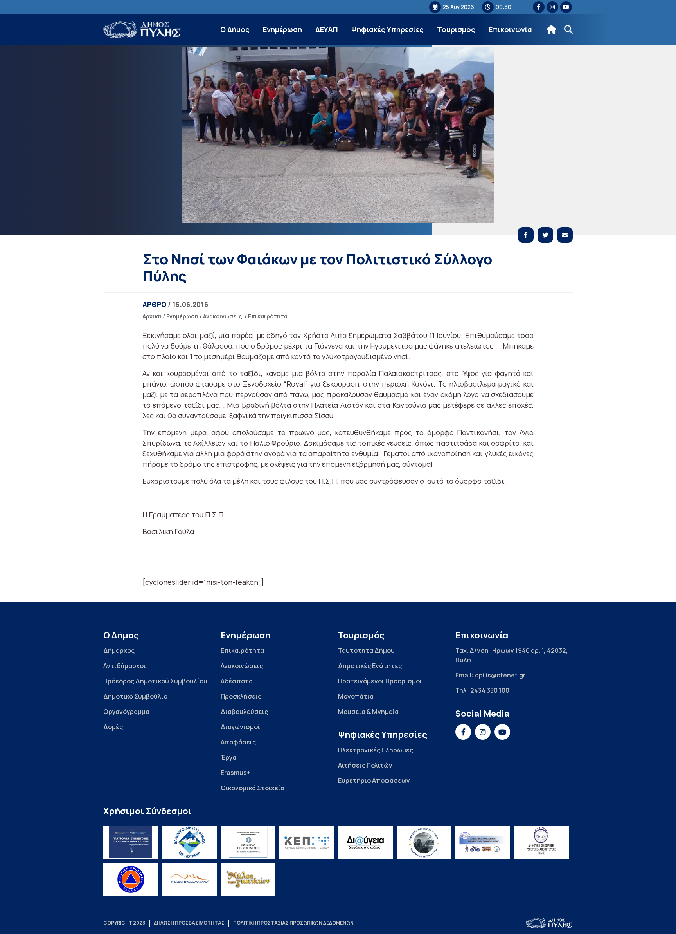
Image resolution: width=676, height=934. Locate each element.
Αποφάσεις (238, 742)
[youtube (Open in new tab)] (566, 7)
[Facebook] (526, 235)
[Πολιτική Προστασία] (130, 879)
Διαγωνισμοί (240, 727)
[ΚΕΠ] (306, 842)
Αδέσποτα (237, 681)
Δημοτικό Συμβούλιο (135, 696)
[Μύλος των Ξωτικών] (248, 879)
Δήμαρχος (119, 650)
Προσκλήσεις (241, 696)
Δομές (113, 727)
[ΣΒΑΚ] (482, 842)
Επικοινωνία (510, 29)
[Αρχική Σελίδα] (142, 29)
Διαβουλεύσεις (244, 711)
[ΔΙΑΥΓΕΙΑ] (365, 842)
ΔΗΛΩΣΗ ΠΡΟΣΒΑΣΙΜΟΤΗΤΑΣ (189, 923)
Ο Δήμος (235, 29)
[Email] (565, 235)
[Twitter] (545, 235)
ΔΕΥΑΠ (326, 29)
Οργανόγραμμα (126, 711)
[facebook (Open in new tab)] (539, 7)
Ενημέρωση (282, 29)
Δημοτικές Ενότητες (370, 665)
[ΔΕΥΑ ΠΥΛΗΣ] (541, 842)
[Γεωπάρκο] (424, 842)
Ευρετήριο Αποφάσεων (374, 780)
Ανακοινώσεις (222, 316)
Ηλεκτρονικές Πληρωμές (375, 750)
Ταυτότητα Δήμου (366, 650)
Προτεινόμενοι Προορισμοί (380, 681)
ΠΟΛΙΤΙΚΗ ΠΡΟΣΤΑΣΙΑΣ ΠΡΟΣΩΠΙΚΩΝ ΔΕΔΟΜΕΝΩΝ (293, 923)
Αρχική (152, 316)
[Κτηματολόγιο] (189, 879)
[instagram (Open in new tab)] (552, 7)
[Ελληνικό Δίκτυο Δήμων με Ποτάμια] (189, 842)
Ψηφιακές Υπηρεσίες (387, 29)
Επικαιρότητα (268, 316)
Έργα (228, 757)
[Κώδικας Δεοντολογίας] (248, 842)
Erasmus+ (235, 772)
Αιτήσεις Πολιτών (365, 765)
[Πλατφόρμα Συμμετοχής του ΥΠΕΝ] (130, 842)
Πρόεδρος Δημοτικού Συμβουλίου (155, 681)
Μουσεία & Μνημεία (368, 711)
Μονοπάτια (356, 696)
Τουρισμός (456, 29)
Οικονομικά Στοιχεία (252, 788)
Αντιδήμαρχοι (124, 665)
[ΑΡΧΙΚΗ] (551, 29)
